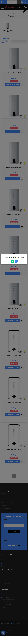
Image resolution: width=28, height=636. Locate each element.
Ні (16, 261)
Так (12, 261)
